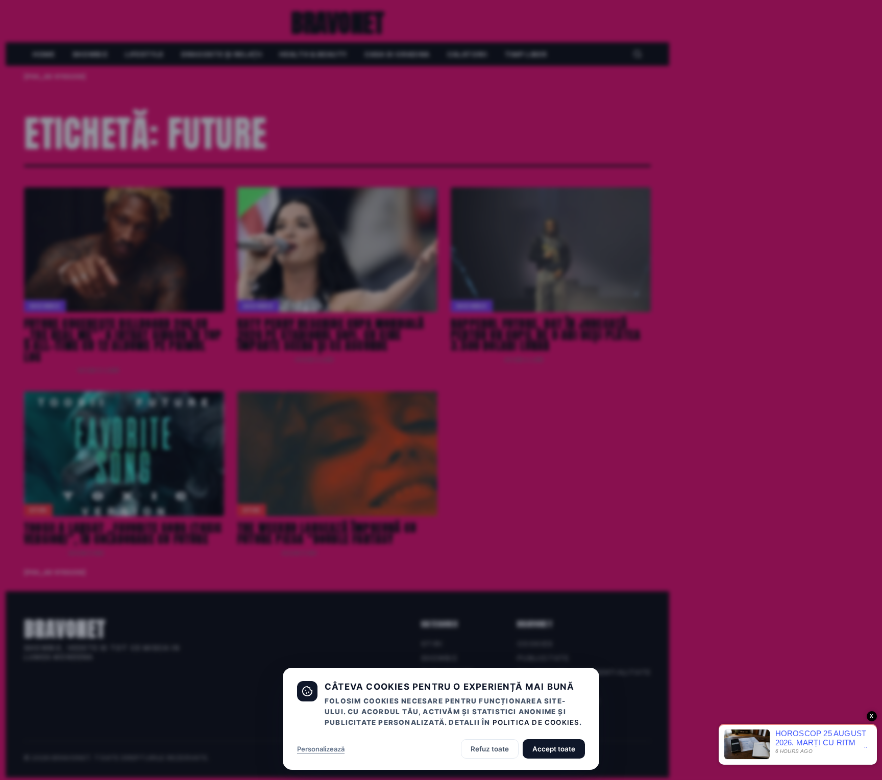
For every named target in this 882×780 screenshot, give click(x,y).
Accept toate (553, 749)
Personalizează (321, 749)
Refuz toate (490, 749)
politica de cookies (536, 722)
